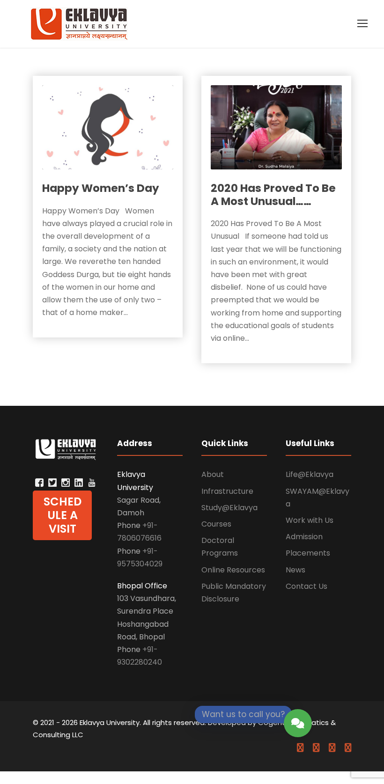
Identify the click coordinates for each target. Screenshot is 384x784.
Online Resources (233, 569)
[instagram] (348, 747)
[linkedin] (316, 747)
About (212, 474)
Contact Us (306, 586)
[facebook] (300, 747)
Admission (304, 536)
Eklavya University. (110, 722)
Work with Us (309, 520)
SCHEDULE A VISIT (62, 515)
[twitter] (332, 747)
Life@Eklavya (309, 474)
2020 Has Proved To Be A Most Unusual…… (273, 195)
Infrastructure (227, 491)
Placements (308, 553)
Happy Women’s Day (100, 188)
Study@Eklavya (229, 507)
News (295, 569)
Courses (216, 524)
